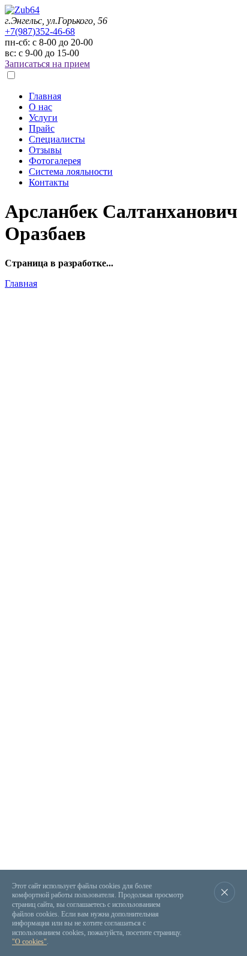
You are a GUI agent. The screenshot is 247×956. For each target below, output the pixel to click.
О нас (40, 107)
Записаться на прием (47, 64)
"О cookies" (29, 941)
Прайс (42, 128)
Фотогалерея (55, 161)
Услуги (43, 118)
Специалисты (57, 139)
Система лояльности (71, 171)
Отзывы (45, 150)
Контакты (49, 182)
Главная (45, 96)
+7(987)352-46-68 (40, 31)
